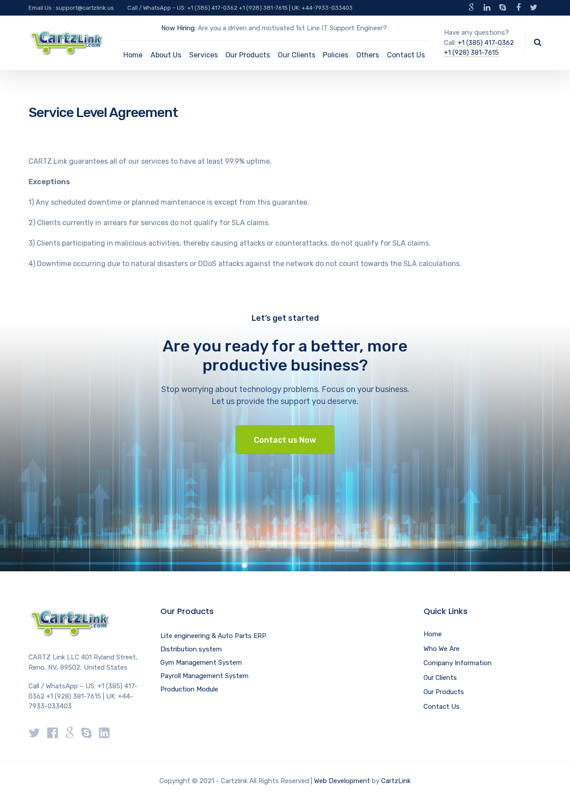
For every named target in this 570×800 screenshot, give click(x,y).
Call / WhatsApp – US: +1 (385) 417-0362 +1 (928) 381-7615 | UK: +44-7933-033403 (240, 7)
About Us (166, 55)
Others (367, 55)
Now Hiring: (178, 28)
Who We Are (441, 649)
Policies (335, 55)
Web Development (342, 781)
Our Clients (296, 55)
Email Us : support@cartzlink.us (71, 7)
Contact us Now (285, 440)
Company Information (457, 663)
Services (203, 55)
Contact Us (406, 55)
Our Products (247, 55)
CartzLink (396, 781)
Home (132, 55)
